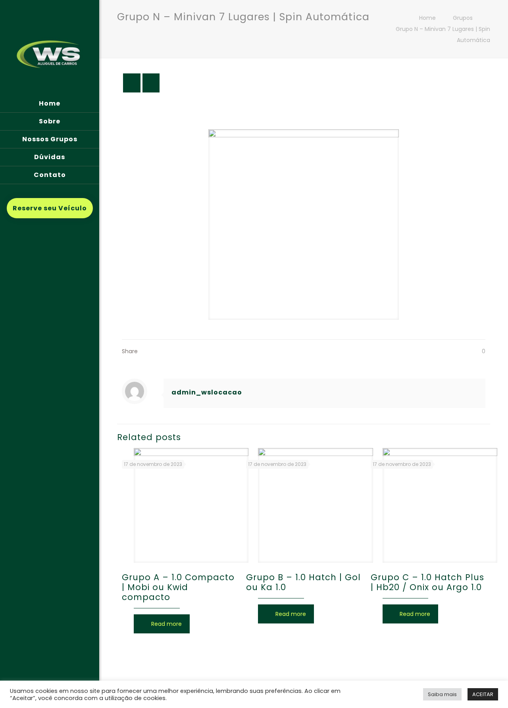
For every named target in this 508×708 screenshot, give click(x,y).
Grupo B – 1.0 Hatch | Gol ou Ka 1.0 (303, 582)
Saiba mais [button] (442, 694)
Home (427, 18)
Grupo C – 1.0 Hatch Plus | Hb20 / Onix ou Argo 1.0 (427, 582)
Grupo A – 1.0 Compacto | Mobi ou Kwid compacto (178, 587)
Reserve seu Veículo (50, 208)
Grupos (463, 18)
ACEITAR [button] (482, 694)
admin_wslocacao (206, 392)
